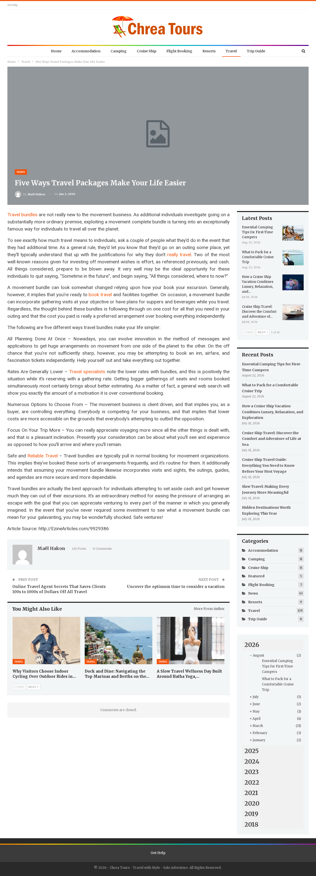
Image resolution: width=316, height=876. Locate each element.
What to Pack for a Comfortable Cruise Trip (278, 684)
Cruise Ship (146, 51)
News (253, 593)
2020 (251, 803)
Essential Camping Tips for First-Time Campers (277, 666)
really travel (179, 254)
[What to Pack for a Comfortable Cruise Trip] (293, 258)
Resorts (209, 51)
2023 (251, 772)
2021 (251, 793)
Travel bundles (22, 214)
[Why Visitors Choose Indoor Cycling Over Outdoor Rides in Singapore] (46, 640)
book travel (100, 294)
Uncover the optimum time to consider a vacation (176, 586)
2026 (251, 645)
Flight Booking (179, 51)
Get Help (12, 5)
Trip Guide (256, 51)
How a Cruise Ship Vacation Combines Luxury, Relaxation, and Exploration (272, 412)
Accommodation (86, 51)
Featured (256, 576)
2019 (251, 814)
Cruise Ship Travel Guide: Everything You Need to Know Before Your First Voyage (268, 465)
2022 (251, 782)
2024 (251, 761)
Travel (231, 51)
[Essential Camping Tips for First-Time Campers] (293, 233)
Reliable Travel (42, 456)
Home (56, 51)
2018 (251, 824)
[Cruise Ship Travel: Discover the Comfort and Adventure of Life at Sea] (293, 312)
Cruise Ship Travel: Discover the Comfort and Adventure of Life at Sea (271, 439)
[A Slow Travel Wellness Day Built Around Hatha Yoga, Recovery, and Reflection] (190, 640)
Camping (119, 51)
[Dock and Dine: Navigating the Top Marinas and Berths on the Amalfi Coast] (118, 640)
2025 (251, 751)
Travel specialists (87, 371)
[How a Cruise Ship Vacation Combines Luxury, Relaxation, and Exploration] (293, 282)
